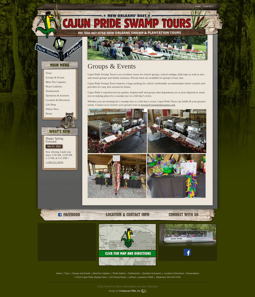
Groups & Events (55, 77)
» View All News (54, 162)
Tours (49, 73)
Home (198, 6)
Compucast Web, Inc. (130, 291)
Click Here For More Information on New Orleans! (127, 286)
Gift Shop (51, 104)
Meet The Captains (56, 82)
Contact (208, 6)
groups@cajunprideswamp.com (158, 105)
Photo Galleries (54, 86)
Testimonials (52, 91)
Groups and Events (81, 273)
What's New (52, 109)
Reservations (193, 273)
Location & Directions (58, 100)
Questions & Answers (57, 95)
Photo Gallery (119, 273)
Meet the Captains (101, 273)
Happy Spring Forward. (54, 140)
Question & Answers (151, 273)
